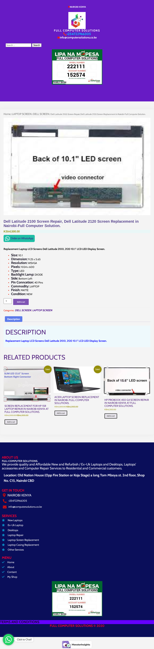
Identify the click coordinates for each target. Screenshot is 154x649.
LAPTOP (25, 286)
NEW (21, 294)
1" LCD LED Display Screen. (91, 340)
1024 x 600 (22, 267)
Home (7, 114)
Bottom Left (21, 278)
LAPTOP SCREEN (22, 114)
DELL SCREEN (41, 114)
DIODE (27, 274)
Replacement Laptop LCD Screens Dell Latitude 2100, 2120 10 (40, 340)
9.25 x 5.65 (26, 259)
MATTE (20, 290)
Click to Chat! (24, 639)
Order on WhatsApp (22, 238)
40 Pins (27, 282)
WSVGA (24, 263)
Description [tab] (13, 319)
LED (17, 271)
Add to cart (21, 302)
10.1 (17, 255)
